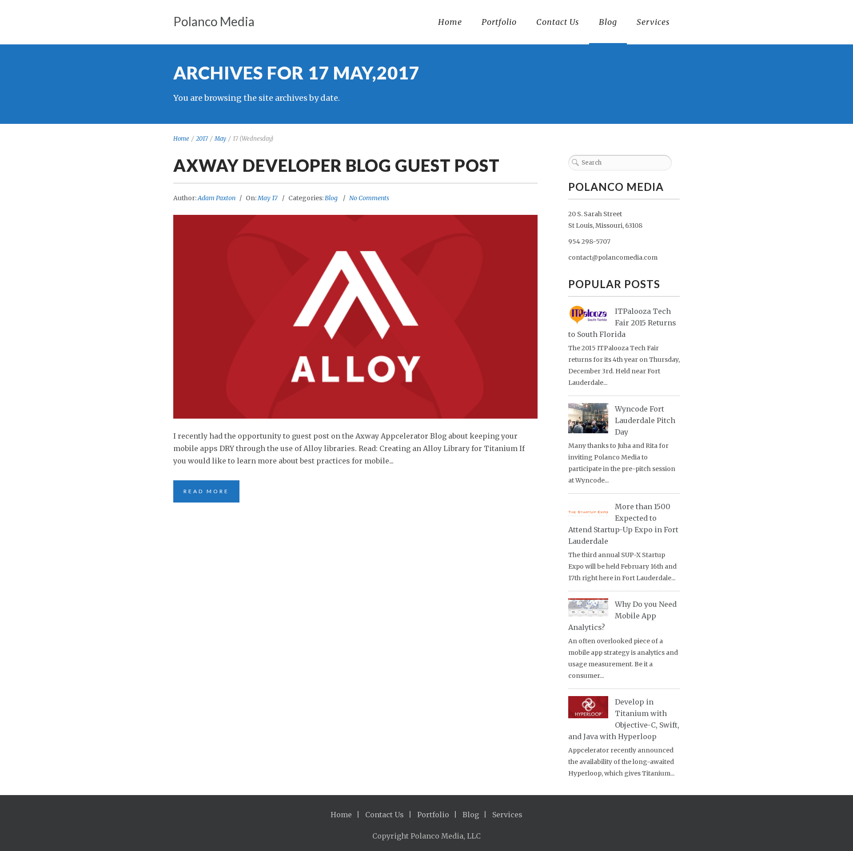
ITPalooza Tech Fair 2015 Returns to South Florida (622, 323)
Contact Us (557, 22)
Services (653, 22)
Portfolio (499, 22)
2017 (202, 138)
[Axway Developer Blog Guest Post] (355, 317)
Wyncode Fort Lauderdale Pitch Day (645, 420)
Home (450, 22)
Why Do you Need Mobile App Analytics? (622, 616)
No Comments (369, 198)
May (220, 138)
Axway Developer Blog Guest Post (336, 165)
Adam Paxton (216, 198)
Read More (206, 491)
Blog (608, 22)
